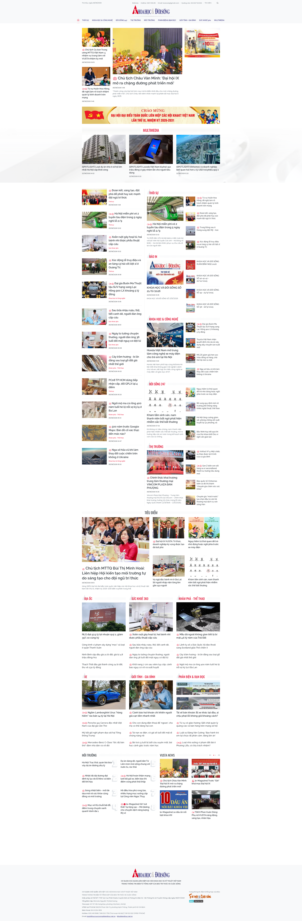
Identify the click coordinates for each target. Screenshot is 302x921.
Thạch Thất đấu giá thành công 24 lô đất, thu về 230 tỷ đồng (102, 666)
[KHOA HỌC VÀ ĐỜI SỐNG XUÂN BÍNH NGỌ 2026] (190, 265)
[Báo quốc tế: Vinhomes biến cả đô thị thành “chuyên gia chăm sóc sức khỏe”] (190, 484)
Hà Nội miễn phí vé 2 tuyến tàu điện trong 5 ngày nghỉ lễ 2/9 (125, 217)
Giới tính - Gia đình (187, 20)
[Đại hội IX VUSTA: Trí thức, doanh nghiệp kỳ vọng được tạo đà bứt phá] (169, 527)
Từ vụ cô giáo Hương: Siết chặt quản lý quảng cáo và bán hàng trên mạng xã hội (197, 724)
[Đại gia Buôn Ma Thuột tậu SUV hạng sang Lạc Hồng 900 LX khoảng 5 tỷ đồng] (94, 290)
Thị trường (135, 20)
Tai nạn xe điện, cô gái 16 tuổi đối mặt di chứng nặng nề (150, 734)
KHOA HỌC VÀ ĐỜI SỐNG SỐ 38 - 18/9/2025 (208, 305)
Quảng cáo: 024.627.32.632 (191, 3)
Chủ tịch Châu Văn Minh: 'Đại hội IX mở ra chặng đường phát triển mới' (146, 80)
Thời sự (85, 20)
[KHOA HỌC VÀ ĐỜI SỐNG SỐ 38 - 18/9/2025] (190, 307)
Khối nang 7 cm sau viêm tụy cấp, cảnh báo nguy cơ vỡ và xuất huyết (150, 666)
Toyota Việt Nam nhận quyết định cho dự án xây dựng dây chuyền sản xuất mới (208, 343)
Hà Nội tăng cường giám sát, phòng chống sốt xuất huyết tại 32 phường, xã (208, 420)
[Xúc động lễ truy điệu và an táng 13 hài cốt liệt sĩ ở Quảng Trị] (94, 266)
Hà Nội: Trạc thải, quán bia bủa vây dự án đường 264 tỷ (97, 764)
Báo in (153, 256)
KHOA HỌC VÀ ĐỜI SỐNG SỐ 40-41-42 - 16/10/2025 (208, 278)
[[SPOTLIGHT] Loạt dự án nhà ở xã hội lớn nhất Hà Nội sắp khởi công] (104, 149)
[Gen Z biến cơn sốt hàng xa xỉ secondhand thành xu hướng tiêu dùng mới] (190, 469)
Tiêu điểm (151, 512)
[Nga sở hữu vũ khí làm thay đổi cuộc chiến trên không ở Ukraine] (94, 456)
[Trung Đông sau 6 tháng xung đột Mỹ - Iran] (190, 231)
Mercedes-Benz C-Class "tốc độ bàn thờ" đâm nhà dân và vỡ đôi (103, 744)
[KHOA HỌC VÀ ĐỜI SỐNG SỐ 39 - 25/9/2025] (190, 293)
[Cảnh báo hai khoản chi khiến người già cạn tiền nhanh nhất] (151, 694)
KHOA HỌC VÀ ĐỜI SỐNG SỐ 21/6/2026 (164, 289)
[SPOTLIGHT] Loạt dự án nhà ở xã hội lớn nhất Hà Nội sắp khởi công (102, 168)
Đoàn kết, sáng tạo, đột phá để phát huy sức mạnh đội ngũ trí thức (124, 194)
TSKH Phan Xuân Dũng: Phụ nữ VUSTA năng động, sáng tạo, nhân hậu (205, 815)
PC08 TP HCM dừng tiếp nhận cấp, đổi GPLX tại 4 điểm (123, 383)
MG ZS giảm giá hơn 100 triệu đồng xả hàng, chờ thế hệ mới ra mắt (207, 357)
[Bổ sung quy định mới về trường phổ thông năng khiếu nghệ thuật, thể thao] (190, 406)
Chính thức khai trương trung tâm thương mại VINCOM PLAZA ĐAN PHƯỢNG (162, 482)
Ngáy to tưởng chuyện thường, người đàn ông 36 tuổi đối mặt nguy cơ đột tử (125, 337)
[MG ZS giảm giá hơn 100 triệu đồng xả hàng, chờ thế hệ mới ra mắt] (190, 358)
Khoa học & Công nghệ (102, 20)
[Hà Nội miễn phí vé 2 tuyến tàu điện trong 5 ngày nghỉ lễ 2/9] (94, 220)
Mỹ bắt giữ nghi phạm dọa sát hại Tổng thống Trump (101, 734)
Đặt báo (135, 3)
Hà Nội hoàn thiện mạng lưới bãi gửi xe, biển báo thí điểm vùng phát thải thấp (135, 778)
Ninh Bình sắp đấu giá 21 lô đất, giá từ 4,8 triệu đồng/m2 (102, 656)
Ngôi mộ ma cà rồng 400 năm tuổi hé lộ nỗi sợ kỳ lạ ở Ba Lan (125, 407)
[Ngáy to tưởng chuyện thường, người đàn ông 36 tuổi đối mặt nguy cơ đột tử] (94, 340)
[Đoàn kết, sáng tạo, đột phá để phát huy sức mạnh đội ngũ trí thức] (94, 197)
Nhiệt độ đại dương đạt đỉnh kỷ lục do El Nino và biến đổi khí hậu (96, 778)
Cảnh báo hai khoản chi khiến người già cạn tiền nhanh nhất (150, 714)
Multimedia (219, 20)
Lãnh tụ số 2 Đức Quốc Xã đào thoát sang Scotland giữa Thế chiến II (196, 646)
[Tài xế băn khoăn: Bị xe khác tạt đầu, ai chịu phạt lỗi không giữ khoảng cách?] (198, 694)
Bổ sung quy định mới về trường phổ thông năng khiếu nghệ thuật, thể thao (208, 406)
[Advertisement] (151, 841)
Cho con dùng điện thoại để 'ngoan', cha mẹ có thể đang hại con (151, 724)
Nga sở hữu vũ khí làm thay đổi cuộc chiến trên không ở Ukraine (123, 453)
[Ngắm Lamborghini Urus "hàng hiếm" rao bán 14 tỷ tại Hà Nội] (104, 694)
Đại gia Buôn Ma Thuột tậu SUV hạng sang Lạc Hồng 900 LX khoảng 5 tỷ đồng (125, 289)
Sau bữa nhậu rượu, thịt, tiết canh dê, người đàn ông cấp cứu (125, 314)
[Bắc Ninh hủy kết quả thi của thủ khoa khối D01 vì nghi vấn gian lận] (190, 435)
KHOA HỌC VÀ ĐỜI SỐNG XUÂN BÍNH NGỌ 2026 (208, 262)
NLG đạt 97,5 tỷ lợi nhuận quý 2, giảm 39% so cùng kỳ (102, 636)
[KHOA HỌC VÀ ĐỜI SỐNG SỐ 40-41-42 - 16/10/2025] (190, 279)
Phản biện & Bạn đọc (167, 20)
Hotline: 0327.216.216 (148, 3)
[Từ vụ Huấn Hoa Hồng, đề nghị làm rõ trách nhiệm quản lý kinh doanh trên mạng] (96, 76)
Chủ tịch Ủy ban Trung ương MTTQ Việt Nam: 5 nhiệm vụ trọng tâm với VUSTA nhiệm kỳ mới (94, 54)
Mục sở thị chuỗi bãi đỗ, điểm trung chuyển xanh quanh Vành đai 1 (96, 808)
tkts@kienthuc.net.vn (125, 916)
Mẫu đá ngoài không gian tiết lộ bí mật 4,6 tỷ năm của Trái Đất (196, 636)
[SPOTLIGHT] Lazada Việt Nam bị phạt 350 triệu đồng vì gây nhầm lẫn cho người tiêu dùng (150, 170)
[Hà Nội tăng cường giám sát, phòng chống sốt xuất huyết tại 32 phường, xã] (190, 421)
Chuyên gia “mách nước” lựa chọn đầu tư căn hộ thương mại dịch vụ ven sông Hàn (207, 500)
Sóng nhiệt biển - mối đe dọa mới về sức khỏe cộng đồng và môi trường (95, 793)
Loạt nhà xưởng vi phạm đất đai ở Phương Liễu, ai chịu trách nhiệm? (196, 744)
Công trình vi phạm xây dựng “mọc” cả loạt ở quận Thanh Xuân (103, 646)
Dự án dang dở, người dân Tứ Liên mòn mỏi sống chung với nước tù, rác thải (135, 764)
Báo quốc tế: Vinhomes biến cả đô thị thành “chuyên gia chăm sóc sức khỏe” (208, 485)
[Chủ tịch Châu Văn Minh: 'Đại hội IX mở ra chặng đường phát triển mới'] (147, 51)
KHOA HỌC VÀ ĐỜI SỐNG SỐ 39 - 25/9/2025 (208, 291)
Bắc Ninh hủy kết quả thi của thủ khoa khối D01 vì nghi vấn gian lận (207, 434)
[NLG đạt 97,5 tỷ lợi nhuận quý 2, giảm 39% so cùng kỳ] (104, 616)
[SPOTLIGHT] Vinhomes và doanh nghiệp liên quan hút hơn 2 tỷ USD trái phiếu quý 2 (197, 168)
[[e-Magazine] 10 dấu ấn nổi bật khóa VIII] (174, 799)
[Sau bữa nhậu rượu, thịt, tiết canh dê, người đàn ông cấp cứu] (94, 316)
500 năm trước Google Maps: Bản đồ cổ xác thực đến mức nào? (124, 430)
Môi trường (149, 20)
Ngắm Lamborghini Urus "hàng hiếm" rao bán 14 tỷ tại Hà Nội (102, 714)
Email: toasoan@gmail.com (168, 3)
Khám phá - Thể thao (116, 368)
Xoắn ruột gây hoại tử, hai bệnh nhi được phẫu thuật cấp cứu (125, 240)
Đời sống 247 (121, 20)
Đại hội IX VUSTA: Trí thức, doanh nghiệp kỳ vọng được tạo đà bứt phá (168, 544)
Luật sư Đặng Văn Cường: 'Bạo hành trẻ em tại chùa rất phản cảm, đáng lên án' (197, 734)
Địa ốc (88, 598)
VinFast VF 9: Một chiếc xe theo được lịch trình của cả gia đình (208, 454)
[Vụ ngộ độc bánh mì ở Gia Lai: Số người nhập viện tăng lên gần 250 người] (169, 566)
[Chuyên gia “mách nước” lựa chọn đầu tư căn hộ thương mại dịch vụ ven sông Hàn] (190, 500)
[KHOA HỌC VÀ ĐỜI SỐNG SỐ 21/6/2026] (165, 272)
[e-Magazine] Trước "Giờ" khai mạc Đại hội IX (205, 782)
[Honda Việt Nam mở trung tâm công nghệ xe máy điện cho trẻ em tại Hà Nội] (165, 335)
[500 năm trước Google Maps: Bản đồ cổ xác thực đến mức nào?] (94, 433)
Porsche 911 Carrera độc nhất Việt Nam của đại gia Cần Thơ (102, 724)
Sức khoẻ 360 (205, 20)
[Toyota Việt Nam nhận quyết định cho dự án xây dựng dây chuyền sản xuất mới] (190, 343)
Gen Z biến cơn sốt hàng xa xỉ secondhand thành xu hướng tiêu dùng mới (208, 470)
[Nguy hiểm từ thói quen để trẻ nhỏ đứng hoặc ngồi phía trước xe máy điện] (190, 392)
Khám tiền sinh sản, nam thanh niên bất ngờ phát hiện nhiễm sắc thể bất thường (164, 418)
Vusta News (167, 755)
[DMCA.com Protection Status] (196, 901)
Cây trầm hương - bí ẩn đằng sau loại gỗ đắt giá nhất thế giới (124, 360)
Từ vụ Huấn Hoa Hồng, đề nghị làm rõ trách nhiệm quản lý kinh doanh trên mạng (96, 93)
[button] (210, 755)
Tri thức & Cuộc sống (200, 896)
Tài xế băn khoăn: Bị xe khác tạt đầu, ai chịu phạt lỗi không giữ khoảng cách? (197, 714)
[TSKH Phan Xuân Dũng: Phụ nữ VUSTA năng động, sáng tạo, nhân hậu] (206, 799)
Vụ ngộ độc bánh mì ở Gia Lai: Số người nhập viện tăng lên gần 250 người (167, 582)
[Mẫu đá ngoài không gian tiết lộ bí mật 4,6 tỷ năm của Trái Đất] (198, 616)
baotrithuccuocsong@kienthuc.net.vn (101, 916)
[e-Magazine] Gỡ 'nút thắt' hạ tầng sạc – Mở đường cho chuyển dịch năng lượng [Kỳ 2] (135, 808)
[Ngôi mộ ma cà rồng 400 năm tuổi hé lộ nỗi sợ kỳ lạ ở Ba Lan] (94, 409)
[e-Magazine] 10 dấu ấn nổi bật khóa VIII (173, 813)
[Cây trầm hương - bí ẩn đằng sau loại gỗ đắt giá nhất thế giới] (94, 363)
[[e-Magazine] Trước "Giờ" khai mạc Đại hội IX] (206, 768)
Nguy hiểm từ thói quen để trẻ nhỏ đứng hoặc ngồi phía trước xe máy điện (208, 391)
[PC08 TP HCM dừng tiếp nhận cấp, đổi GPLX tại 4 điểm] (94, 386)
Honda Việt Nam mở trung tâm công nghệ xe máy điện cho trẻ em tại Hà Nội (163, 354)
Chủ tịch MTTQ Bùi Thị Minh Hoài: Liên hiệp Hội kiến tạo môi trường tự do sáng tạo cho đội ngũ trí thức (114, 573)
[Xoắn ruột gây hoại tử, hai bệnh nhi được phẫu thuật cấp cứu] (94, 243)
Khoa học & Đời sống (151, 9)
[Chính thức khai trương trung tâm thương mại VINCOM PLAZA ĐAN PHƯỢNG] (165, 462)
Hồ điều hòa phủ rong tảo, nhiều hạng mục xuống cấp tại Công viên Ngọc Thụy (134, 793)
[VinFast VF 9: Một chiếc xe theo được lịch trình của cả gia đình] (190, 455)
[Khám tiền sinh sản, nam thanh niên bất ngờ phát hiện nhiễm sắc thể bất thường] (165, 400)
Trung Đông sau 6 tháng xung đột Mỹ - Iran (207, 228)
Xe (85, 676)
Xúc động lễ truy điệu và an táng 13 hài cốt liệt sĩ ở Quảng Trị (125, 264)
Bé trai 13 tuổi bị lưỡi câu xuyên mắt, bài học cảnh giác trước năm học (150, 744)
